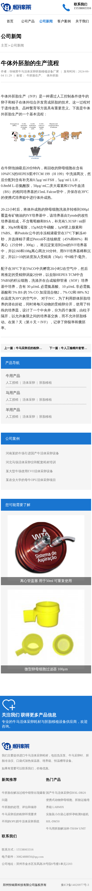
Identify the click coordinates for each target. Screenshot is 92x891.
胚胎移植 (45, 382)
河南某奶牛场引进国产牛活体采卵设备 (32, 453)
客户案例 (64, 21)
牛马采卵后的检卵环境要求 (19, 814)
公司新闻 (46, 21)
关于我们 (82, 21)
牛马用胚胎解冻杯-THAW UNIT (66, 828)
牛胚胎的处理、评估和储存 (19, 807)
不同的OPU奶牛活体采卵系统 (20, 821)
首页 (10, 21)
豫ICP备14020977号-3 (75, 885)
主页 (4, 45)
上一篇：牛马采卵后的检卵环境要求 (27, 348)
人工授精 (12, 382)
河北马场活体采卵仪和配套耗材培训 (31, 462)
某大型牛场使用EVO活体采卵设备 (29, 471)
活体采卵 (29, 382)
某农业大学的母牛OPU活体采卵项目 (31, 480)
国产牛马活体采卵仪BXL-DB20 (66, 792)
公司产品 (28, 21)
